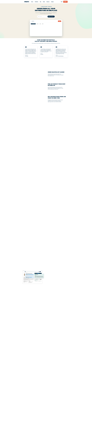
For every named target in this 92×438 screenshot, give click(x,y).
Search (59, 21)
